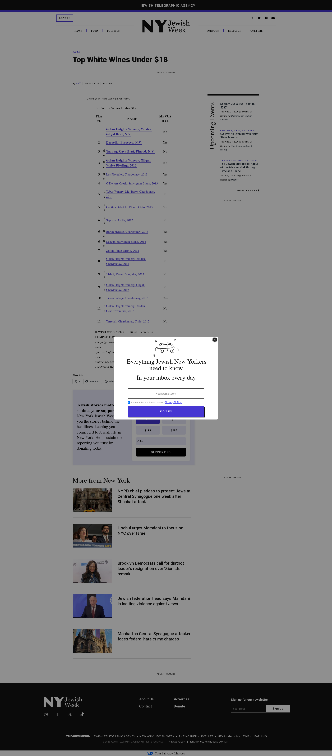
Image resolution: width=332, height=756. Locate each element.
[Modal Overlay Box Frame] (166, 378)
